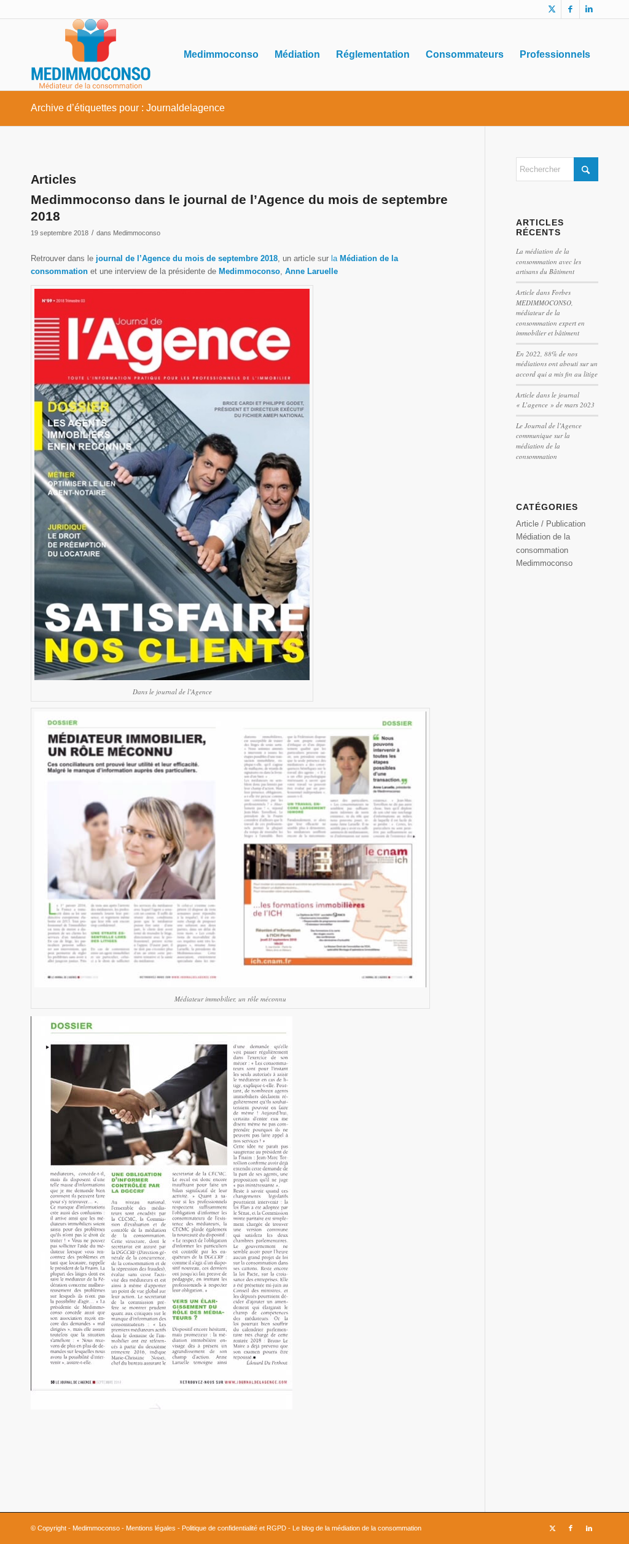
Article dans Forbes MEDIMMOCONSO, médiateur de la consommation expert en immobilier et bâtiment (550, 312)
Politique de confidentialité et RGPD (234, 1528)
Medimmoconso (136, 233)
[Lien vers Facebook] (570, 9)
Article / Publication (550, 523)
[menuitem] (221, 54)
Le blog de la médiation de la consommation (356, 1528)
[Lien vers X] (552, 9)
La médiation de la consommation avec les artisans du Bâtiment (548, 261)
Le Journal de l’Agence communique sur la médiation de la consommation (549, 441)
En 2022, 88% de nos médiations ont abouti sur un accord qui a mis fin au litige (557, 363)
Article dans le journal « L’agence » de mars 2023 (555, 400)
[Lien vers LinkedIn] (589, 9)
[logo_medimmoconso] (90, 54)
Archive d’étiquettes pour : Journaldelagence (128, 108)
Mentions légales (151, 1528)
